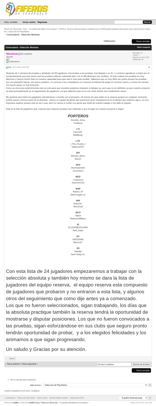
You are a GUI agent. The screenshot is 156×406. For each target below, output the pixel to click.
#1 (149, 67)
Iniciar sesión (29, 22)
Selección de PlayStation (19, 32)
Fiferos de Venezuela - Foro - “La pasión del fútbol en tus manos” (31, 29)
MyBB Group (34, 403)
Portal (81, 16)
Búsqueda (94, 16)
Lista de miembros (113, 16)
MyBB (16, 403)
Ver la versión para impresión (23, 380)
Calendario (133, 16)
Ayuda (147, 16)
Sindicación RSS (77, 398)
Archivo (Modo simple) (58, 398)
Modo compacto (143, 47)
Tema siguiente (29, 364)
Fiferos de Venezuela (26, 398)
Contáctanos (10, 398)
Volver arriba (42, 398)
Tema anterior (13, 364)
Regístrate (42, 22)
